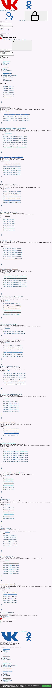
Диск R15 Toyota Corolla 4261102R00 (8, 443)
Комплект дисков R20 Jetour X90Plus (8, 583)
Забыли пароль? (3, 29)
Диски (4, 654)
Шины (4, 79)
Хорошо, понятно (46, 685)
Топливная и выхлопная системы (10, 75)
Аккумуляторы (6, 63)
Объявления (11, 39)
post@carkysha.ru (23, 631)
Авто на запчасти (6, 61)
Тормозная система (7, 76)
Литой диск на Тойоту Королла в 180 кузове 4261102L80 (12, 471)
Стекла (4, 74)
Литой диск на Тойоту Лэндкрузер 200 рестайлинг (11, 394)
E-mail (1, 23)
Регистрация (11, 29)
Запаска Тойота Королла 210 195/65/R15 (9, 324)
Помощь (4, 682)
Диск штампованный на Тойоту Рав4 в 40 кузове (10, 338)
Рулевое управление (7, 70)
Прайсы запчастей (18, 39)
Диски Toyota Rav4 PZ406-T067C (7, 612)
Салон (4, 71)
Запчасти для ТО (6, 67)
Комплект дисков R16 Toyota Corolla (7, 422)
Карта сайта (5, 681)
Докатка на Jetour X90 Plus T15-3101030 (8, 212)
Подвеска (5, 69)
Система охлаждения (7, 73)
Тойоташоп (7, 110)
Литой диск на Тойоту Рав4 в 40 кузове (8, 184)
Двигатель (5, 64)
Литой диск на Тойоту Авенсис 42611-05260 (9, 366)
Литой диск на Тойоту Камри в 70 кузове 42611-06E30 (11, 157)
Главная (2, 39)
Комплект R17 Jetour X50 (5, 528)
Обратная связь (6, 679)
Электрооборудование (7, 80)
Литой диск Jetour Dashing (5, 240)
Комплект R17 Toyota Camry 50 (6, 556)
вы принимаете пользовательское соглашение (13, 686)
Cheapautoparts (8, 133)
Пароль (1, 25)
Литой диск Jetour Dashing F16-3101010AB (9, 269)
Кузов (4, 68)
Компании (6, 39)
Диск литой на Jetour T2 (5, 107)
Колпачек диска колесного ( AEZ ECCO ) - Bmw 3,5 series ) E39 (13, 128)
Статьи (24, 39)
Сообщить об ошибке (7, 680)
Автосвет (4, 62)
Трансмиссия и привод (8, 77)
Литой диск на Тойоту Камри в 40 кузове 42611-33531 (11, 296)
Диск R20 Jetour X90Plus (5, 499)
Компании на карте (7, 678)
